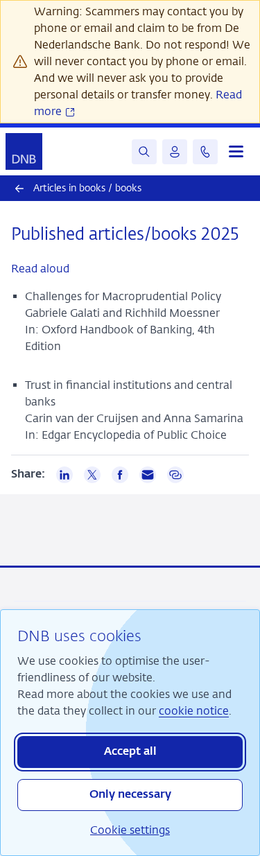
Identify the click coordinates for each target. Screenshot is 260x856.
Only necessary (130, 795)
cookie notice (194, 710)
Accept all (130, 752)
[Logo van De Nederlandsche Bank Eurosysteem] (24, 151)
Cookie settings (130, 830)
